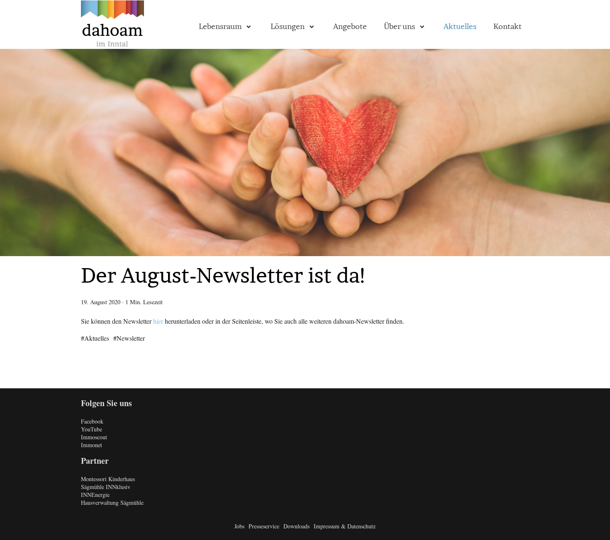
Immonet (91, 445)
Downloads (296, 526)
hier (158, 321)
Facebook (92, 421)
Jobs (239, 526)
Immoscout (94, 437)
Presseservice (264, 526)
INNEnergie (95, 495)
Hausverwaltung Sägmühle (112, 502)
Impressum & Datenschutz (345, 526)
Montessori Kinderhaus (108, 479)
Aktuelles (96, 338)
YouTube (91, 429)
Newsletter (131, 338)
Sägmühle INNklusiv (105, 487)
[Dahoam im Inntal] (112, 24)
